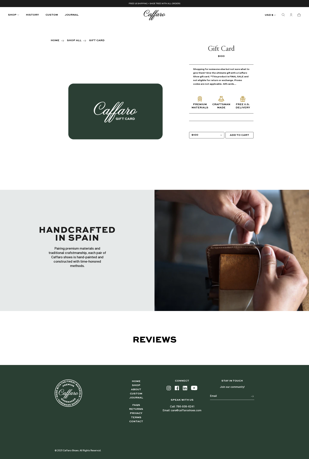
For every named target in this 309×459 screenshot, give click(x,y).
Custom (136, 393)
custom (52, 15)
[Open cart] (299, 15)
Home (136, 381)
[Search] (283, 15)
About (136, 389)
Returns (136, 409)
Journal (72, 15)
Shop (12, 15)
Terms (136, 417)
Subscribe (252, 396)
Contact (136, 421)
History (32, 15)
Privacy (136, 413)
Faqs (136, 405)
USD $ (269, 15)
